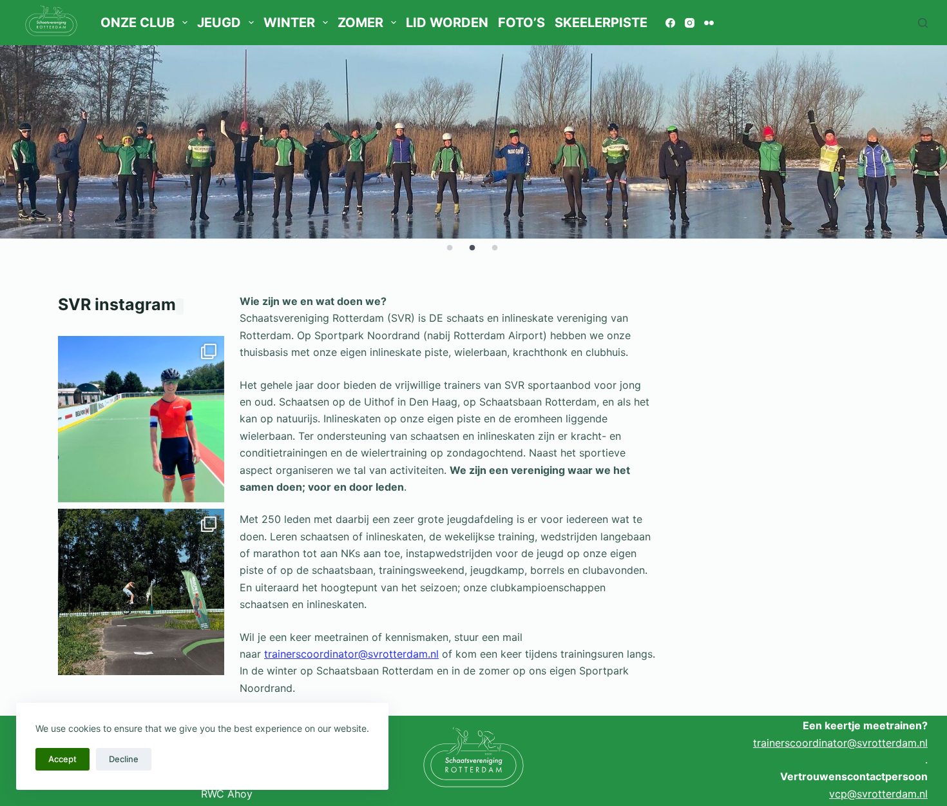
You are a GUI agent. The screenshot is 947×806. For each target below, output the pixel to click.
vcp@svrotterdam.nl (878, 793)
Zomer (360, 22)
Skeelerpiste (601, 22)
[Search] (923, 23)
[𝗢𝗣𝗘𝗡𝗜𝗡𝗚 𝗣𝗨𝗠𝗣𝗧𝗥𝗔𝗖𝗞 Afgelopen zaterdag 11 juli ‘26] (141, 592)
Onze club (137, 22)
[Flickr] (709, 23)
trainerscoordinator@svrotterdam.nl (351, 653)
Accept (62, 759)
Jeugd (219, 22)
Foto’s (521, 22)
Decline (124, 759)
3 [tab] (494, 248)
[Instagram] (689, 23)
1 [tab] (449, 248)
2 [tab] (472, 248)
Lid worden (447, 22)
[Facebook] (670, 23)
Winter (289, 22)
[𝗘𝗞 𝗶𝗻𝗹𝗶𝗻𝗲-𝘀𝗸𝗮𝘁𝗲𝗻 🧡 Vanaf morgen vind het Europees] (141, 419)
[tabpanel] (473, 142)
